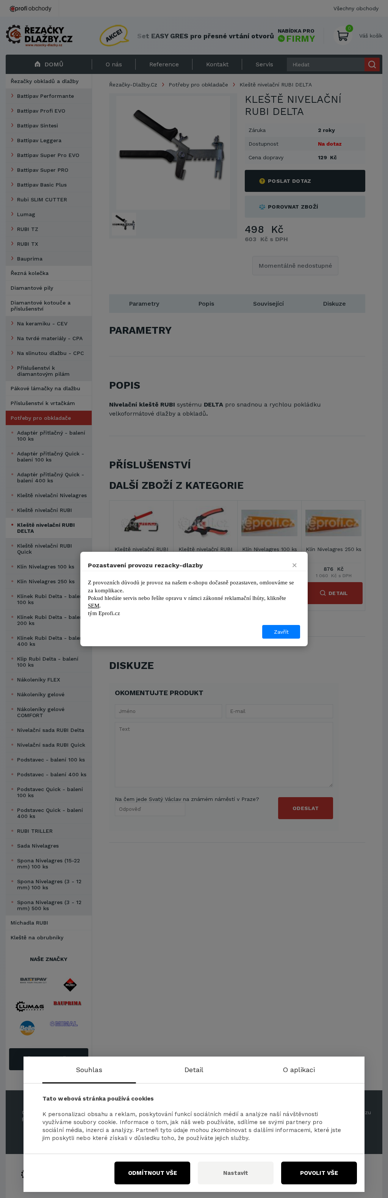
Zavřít (281, 632)
